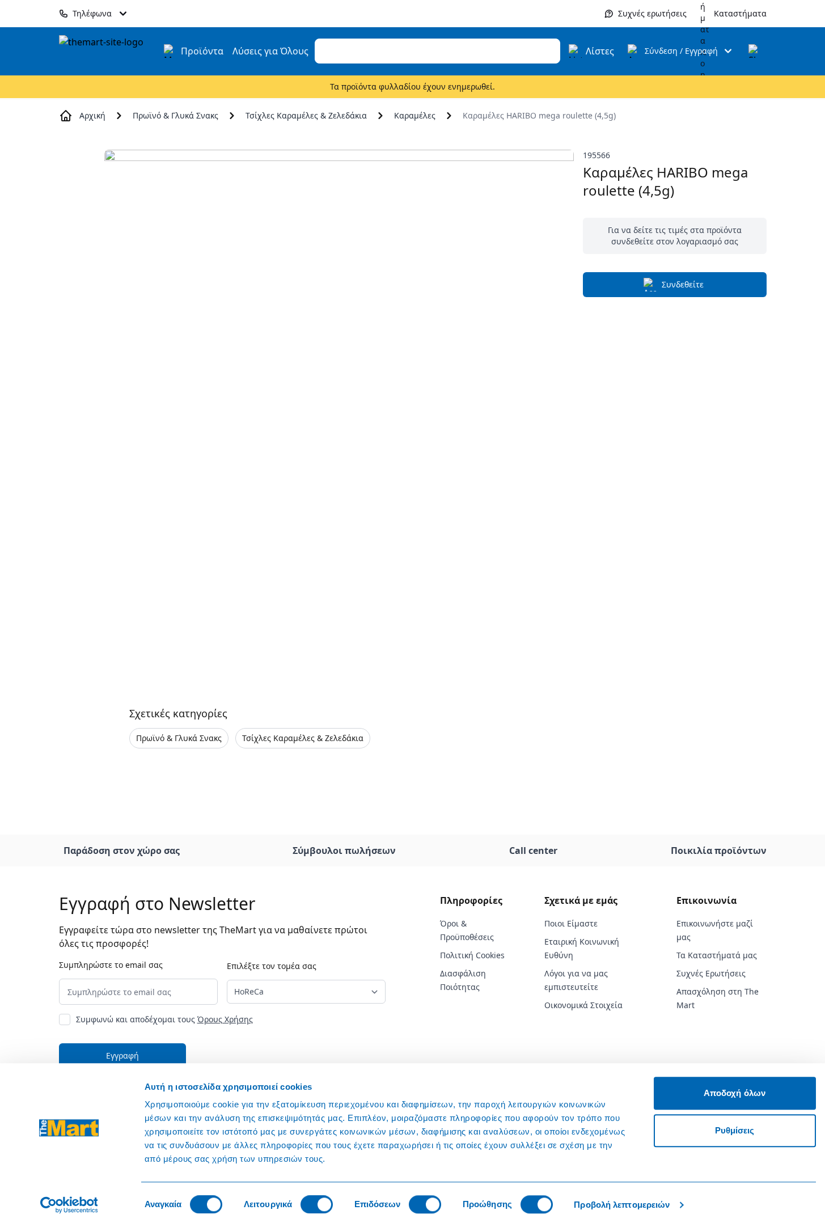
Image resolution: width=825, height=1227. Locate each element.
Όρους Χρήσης (225, 1019)
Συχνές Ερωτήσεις (711, 973)
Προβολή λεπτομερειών (622, 1204)
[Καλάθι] (755, 51)
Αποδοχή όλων (734, 1093)
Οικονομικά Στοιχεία (583, 1005)
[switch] (317, 1204)
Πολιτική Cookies (472, 955)
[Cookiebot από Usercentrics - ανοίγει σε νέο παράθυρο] (69, 1204)
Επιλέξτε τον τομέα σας (271, 966)
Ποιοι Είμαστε (571, 923)
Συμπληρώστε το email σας (111, 964)
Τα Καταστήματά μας (716, 955)
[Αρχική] (107, 51)
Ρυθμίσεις (735, 1130)
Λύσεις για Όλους (270, 51)
